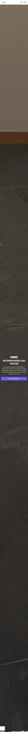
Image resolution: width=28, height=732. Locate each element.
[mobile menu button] (25, 2)
